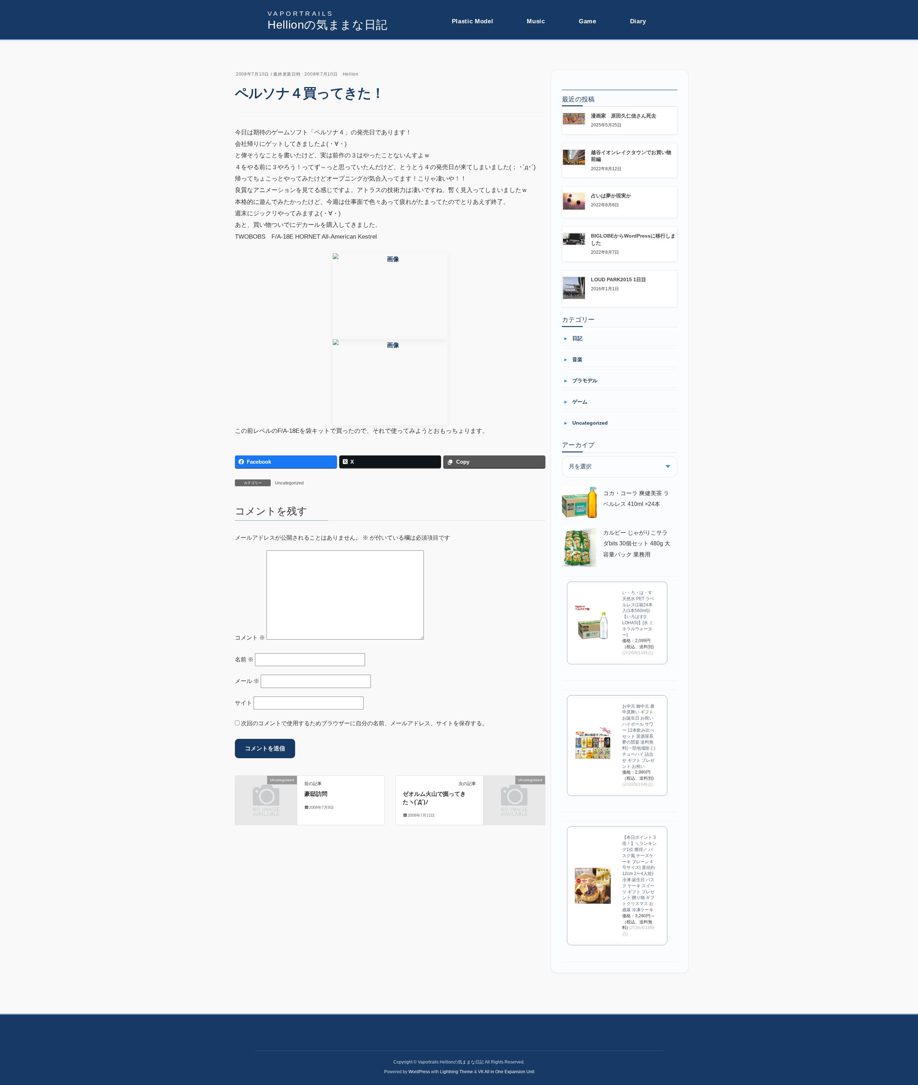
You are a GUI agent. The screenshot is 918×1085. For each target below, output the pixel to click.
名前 (244, 659)
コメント (250, 638)
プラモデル (584, 380)
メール (247, 681)
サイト (243, 703)
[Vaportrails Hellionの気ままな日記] (328, 20)
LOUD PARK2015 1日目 (618, 279)
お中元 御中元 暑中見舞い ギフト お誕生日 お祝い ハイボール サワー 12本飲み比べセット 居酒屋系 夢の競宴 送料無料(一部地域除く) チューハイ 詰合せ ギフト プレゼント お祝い (638, 736)
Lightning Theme (456, 1071)
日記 (577, 338)
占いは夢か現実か (611, 196)
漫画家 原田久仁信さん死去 (623, 116)
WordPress (419, 1071)
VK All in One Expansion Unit (506, 1071)
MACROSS (464, 63)
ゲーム (579, 402)
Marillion (537, 63)
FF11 (585, 50)
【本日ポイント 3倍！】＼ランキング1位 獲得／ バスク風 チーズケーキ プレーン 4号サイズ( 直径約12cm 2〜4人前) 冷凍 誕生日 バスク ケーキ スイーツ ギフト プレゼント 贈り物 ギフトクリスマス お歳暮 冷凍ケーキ (639, 873)
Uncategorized (289, 483)
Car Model (464, 89)
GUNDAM (463, 50)
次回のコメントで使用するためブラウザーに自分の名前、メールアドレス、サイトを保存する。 (364, 723)
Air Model (463, 76)
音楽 (577, 359)
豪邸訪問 (315, 794)
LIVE (533, 50)
